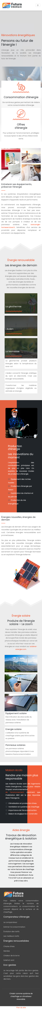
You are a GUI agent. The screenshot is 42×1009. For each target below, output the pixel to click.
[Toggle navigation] (37, 5)
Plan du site (21, 1007)
